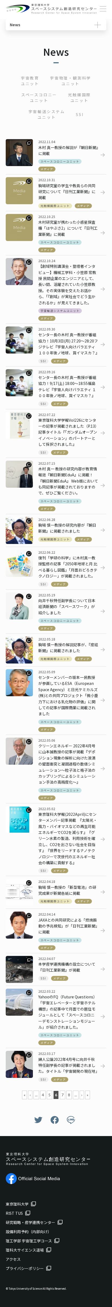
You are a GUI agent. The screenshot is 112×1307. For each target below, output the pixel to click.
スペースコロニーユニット (39, 97)
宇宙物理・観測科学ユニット (70, 80)
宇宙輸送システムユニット (47, 114)
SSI (79, 114)
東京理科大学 (17, 1204)
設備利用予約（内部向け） (28, 1231)
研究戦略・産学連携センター (30, 1222)
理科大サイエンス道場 (25, 1250)
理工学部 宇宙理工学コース (29, 1240)
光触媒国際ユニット (79, 97)
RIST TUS (14, 1213)
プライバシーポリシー (25, 1268)
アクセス (13, 1259)
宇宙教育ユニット (30, 80)
